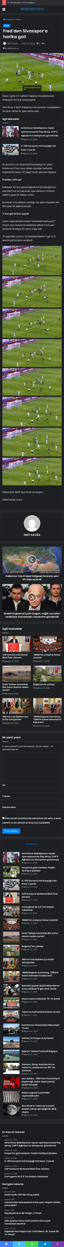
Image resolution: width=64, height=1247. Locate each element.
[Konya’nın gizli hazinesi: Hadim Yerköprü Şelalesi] (11, 871)
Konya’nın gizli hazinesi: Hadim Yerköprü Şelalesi (38, 869)
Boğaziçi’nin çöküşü (44, 684)
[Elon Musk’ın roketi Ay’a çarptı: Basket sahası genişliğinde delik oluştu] (11, 1109)
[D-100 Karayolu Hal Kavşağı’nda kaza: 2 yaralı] (10, 149)
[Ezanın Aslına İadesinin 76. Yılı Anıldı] (11, 1002)
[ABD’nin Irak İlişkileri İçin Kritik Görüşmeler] (16, 706)
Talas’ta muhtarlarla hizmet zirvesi (41, 1011)
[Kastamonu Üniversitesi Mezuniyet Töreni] (11, 1029)
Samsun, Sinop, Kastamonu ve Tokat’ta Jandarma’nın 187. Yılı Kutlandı (38, 1067)
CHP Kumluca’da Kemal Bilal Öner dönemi (15, 656)
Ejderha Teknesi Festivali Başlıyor (40, 1051)
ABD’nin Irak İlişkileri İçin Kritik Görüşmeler (15, 718)
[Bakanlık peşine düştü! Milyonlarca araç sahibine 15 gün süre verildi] (11, 989)
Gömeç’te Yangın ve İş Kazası (38, 1038)
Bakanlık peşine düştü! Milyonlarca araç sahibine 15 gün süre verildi (41, 987)
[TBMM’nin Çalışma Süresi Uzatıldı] (47, 644)
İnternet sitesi (9, 807)
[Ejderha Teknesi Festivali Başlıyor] (11, 1055)
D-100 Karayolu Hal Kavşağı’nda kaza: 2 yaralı (28, 2)
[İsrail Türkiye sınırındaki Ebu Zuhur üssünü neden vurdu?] (16, 674)
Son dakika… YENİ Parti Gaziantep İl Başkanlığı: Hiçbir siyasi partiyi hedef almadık (41, 1081)
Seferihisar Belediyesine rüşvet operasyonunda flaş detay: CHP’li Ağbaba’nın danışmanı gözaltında (39, 131)
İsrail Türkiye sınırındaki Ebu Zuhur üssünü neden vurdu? (15, 687)
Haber (18, 19)
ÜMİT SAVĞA (12, 43)
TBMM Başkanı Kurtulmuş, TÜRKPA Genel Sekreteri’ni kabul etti (47, 719)
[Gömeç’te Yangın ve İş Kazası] (11, 1042)
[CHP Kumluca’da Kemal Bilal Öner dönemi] (16, 644)
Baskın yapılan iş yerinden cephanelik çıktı (36, 1094)
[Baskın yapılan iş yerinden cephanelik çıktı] (11, 1096)
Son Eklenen (32, 844)
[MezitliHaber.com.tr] (32, 9)
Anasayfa (9, 19)
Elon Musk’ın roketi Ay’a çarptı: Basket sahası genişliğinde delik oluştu (39, 1108)
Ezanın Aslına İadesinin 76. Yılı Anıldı (41, 998)
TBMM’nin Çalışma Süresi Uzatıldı (46, 656)
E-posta (6, 796)
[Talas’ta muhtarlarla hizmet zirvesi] (11, 1015)
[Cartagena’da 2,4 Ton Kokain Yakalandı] (11, 911)
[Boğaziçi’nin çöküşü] (47, 674)
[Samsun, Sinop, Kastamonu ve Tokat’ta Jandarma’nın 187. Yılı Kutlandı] (11, 1068)
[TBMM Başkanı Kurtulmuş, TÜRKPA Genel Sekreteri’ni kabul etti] (47, 706)
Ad (4, 785)
